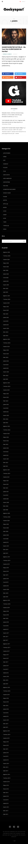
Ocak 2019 (5, 582)
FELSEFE (5, 167)
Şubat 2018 (6, 622)
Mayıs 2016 (6, 698)
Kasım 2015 (6, 720)
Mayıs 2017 (6, 654)
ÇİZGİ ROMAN (6, 153)
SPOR (4, 218)
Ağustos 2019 (6, 557)
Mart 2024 (5, 357)
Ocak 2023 (5, 408)
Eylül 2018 (5, 596)
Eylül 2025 (5, 292)
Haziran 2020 (6, 520)
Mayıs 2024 (6, 350)
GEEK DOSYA (6, 174)
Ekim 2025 (5, 288)
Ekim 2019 (5, 549)
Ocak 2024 (5, 364)
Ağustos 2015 (6, 731)
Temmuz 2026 (6, 256)
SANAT (5, 214)
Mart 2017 (5, 662)
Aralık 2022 (6, 411)
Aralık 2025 (6, 281)
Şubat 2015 (6, 752)
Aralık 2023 (6, 368)
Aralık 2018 (6, 585)
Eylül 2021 (5, 466)
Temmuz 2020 (6, 517)
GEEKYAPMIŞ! (6, 182)
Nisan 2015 (6, 745)
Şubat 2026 (6, 274)
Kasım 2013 (6, 807)
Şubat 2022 (6, 448)
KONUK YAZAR (7, 193)
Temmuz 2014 (6, 778)
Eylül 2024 (5, 335)
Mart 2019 (5, 575)
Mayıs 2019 (6, 567)
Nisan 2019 (6, 571)
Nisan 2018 (6, 615)
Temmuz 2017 (6, 647)
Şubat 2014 (6, 796)
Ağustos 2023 (6, 382)
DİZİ (4, 160)
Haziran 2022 (6, 433)
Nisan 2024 (6, 353)
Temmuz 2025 (6, 299)
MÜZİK (5, 207)
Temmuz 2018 (6, 604)
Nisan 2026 (6, 266)
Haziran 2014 (6, 781)
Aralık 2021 (6, 455)
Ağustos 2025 (6, 295)
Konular (5, 196)
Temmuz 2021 (6, 473)
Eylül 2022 (5, 422)
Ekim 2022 (5, 419)
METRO (5, 200)
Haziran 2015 (6, 738)
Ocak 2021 (5, 495)
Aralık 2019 (6, 542)
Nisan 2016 (6, 702)
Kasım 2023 (6, 372)
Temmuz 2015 (6, 734)
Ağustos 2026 (6, 252)
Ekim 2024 (5, 332)
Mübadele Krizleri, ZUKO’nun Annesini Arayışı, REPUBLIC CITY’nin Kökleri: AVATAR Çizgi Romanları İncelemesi (13, 114)
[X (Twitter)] (14, 826)
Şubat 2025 (6, 317)
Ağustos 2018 (6, 600)
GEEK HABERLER (7, 178)
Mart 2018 (5, 618)
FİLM (4, 171)
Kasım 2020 (6, 502)
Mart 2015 (5, 749)
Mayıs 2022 (6, 437)
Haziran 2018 (6, 607)
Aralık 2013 (6, 803)
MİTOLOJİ (5, 204)
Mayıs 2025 (6, 306)
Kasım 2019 (6, 546)
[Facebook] (10, 826)
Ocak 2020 (5, 538)
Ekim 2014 (5, 767)
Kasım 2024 (6, 328)
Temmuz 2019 (6, 560)
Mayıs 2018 (6, 611)
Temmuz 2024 (6, 343)
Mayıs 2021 (6, 480)
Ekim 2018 (5, 593)
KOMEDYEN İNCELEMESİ (9, 189)
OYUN (4, 211)
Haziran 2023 (6, 390)
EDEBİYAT (5, 164)
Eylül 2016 (5, 683)
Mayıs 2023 (6, 393)
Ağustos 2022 (6, 426)
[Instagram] (18, 826)
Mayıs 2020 (6, 524)
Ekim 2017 (5, 636)
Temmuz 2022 (6, 430)
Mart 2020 (5, 531)
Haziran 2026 (6, 259)
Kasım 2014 (6, 763)
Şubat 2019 (6, 578)
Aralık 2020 (6, 498)
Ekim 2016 (5, 680)
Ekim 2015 (5, 723)
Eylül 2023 (5, 379)
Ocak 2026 (5, 277)
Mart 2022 (5, 444)
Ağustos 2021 (6, 469)
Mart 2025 (5, 314)
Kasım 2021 (6, 459)
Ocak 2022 (5, 451)
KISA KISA (5, 185)
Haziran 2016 (6, 694)
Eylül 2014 (5, 770)
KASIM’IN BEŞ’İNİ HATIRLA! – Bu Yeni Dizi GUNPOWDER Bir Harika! (14, 49)
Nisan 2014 (6, 789)
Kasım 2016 (6, 676)
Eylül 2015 (5, 727)
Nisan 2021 (6, 484)
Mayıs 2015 (6, 741)
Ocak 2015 (5, 756)
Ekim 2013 (5, 810)
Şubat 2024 (6, 361)
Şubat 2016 (6, 709)
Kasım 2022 (6, 415)
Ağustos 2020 (6, 513)
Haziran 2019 (6, 564)
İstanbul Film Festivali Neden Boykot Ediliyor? (13, 127)
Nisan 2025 (6, 310)
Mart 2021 (5, 488)
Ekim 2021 (5, 462)
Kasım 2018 (6, 589)
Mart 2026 (5, 270)
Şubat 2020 (6, 535)
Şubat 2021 (6, 491)
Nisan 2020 (6, 528)
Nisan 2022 (6, 440)
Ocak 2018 (5, 625)
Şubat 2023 (6, 404)
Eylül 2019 (5, 553)
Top (14, 841)
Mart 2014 (5, 792)
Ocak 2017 (5, 669)
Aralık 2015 (6, 716)
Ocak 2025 (5, 321)
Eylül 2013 (5, 814)
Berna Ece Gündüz (7, 54)
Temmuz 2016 (6, 691)
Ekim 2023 (5, 375)
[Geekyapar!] (14, 9)
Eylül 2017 (5, 640)
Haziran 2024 (6, 346)
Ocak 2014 (5, 799)
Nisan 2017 (6, 658)
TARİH (4, 222)
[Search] (20, 1)
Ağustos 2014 (6, 774)
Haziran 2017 (6, 651)
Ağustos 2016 (6, 687)
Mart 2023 (5, 401)
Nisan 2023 (6, 397)
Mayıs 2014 (6, 785)
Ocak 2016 (5, 712)
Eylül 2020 (5, 509)
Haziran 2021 (6, 477)
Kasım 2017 (6, 633)
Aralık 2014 (6, 760)
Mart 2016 (5, 705)
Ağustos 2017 (6, 644)
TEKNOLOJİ (6, 225)
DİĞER (4, 156)
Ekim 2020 (5, 506)
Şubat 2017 (6, 665)
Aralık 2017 (6, 629)
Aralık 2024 (6, 324)
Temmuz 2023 (6, 386)
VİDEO (4, 229)
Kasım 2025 (6, 285)
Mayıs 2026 (6, 263)
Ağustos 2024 (6, 339)
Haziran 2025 (6, 303)
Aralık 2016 (6, 673)
